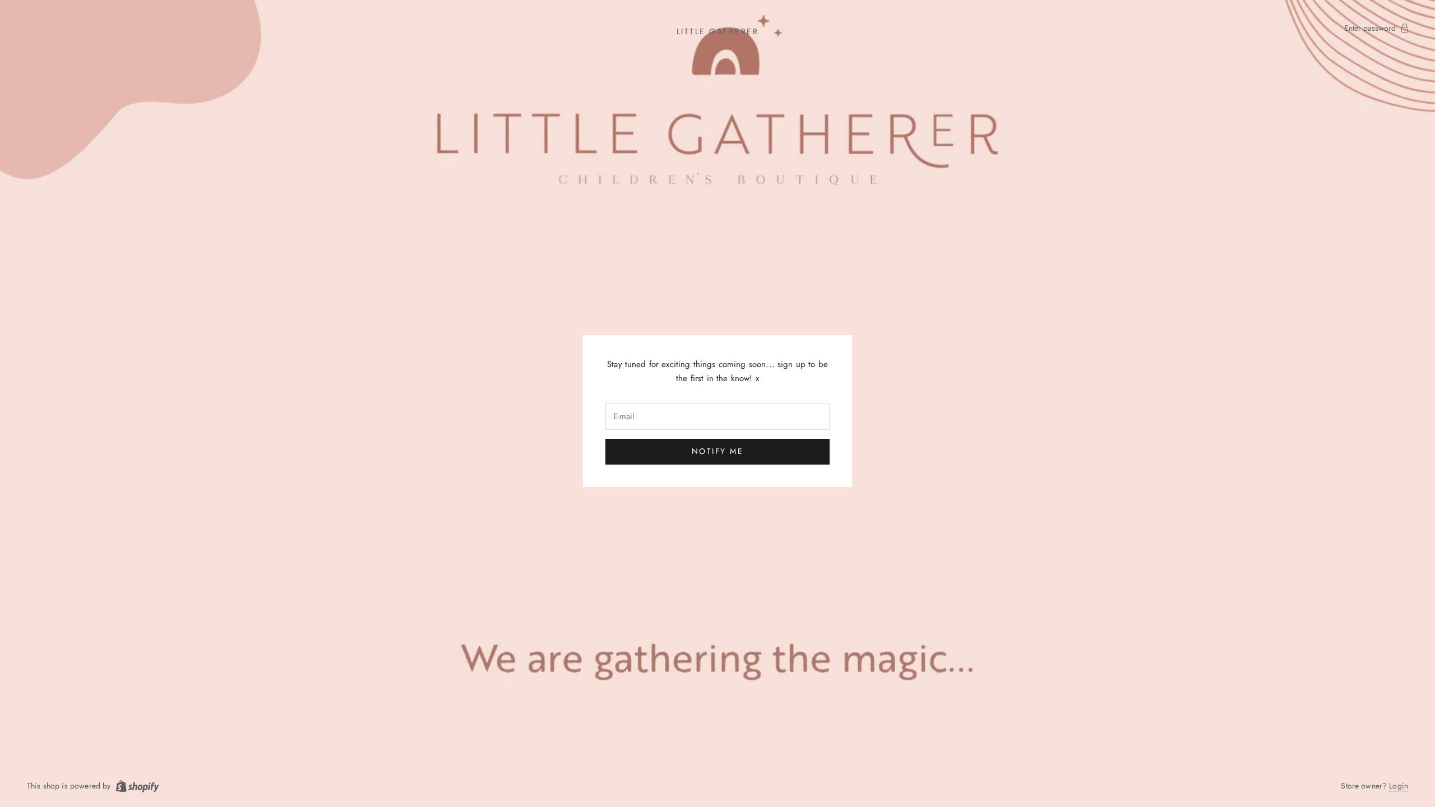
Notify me (718, 451)
